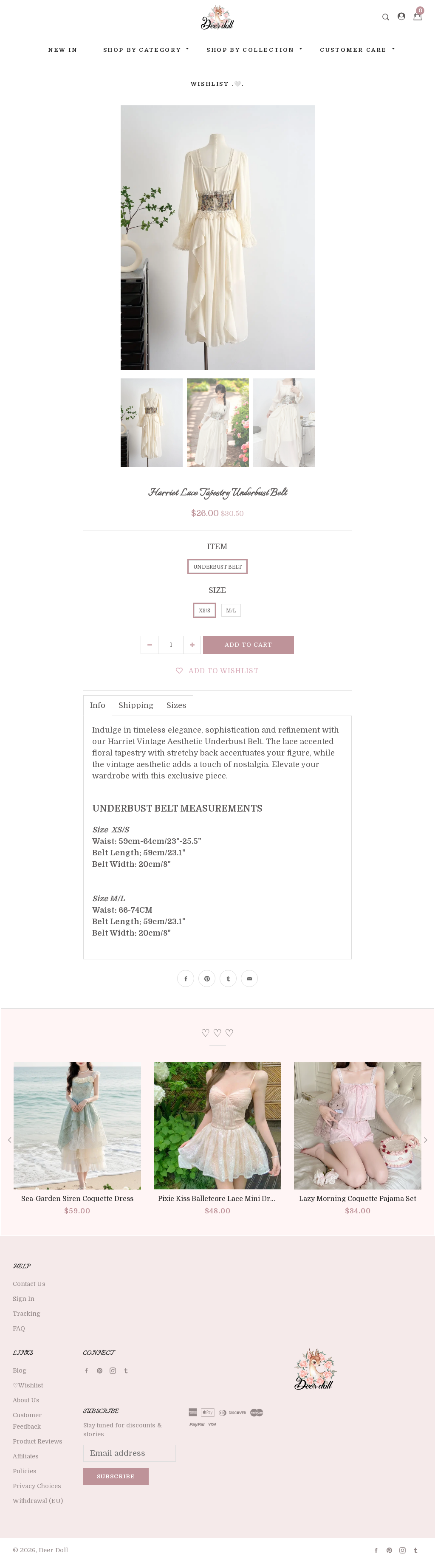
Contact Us (29, 1283)
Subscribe (116, 1476)
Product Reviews (37, 1441)
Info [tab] (97, 705)
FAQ (19, 1328)
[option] (218, 237)
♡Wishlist (28, 1385)
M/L (231, 611)
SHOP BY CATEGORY (142, 50)
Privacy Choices (37, 1486)
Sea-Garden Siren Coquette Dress (77, 1199)
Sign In (23, 1298)
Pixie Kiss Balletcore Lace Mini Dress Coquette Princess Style (260, 1199)
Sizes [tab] (176, 705)
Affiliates (26, 1456)
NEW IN (63, 50)
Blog (19, 1370)
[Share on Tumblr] (228, 978)
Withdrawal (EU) (38, 1500)
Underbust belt (217, 567)
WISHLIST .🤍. (217, 84)
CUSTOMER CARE (353, 50)
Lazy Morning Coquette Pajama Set (357, 1199)
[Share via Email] (249, 978)
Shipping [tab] (136, 705)
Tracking (26, 1313)
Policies (25, 1471)
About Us (26, 1400)
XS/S (204, 611)
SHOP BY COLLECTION (250, 50)
